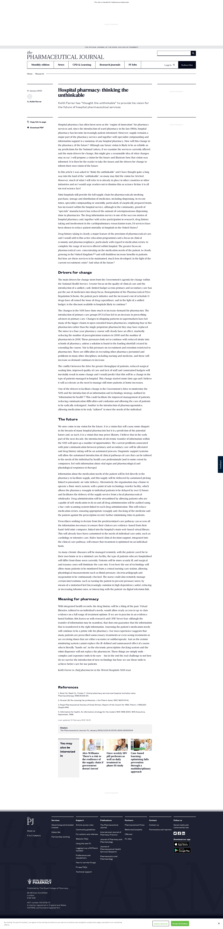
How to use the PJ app (86, 862)
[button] (220, 464)
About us (31, 830)
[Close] (219, 923)
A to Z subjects (34, 835)
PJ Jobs (133, 64)
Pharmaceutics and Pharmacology (108, 857)
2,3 (94, 254)
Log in (168, 64)
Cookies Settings (161, 923)
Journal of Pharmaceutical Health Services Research (110, 849)
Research (39, 73)
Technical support (84, 871)
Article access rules (84, 824)
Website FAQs (82, 838)
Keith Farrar (36, 101)
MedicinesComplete (133, 829)
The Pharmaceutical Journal (109, 826)
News (61, 64)
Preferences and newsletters (83, 856)
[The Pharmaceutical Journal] (65, 55)
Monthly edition (40, 64)
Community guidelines (85, 829)
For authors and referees (87, 834)
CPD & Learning (82, 64)
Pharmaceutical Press (134, 824)
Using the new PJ (83, 843)
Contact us (154, 824)
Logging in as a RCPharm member (87, 849)
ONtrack (128, 834)
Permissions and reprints (160, 829)
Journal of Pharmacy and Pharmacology (111, 840)
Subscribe (187, 64)
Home (29, 73)
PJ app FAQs (81, 867)
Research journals (110, 64)
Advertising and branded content (62, 826)
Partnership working (60, 836)
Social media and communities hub (181, 826)
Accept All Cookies (180, 923)
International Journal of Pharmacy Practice (110, 833)
